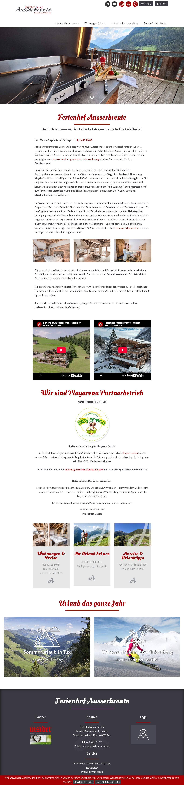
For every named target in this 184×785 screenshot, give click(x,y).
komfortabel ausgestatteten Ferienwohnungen (77, 159)
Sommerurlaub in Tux (127, 228)
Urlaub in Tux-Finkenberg (125, 23)
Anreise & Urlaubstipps (156, 23)
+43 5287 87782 (83, 140)
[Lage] (134, 4)
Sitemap (105, 763)
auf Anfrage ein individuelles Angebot (84, 469)
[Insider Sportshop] (41, 730)
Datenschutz (93, 763)
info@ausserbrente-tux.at (96, 746)
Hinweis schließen (83, 782)
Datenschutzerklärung (108, 782)
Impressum (79, 763)
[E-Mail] (121, 4)
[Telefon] (127, 4)
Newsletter (92, 768)
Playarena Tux (130, 453)
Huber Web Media (93, 772)
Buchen (161, 3)
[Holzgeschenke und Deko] (40, 739)
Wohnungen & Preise (95, 23)
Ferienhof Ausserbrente (67, 23)
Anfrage (146, 3)
